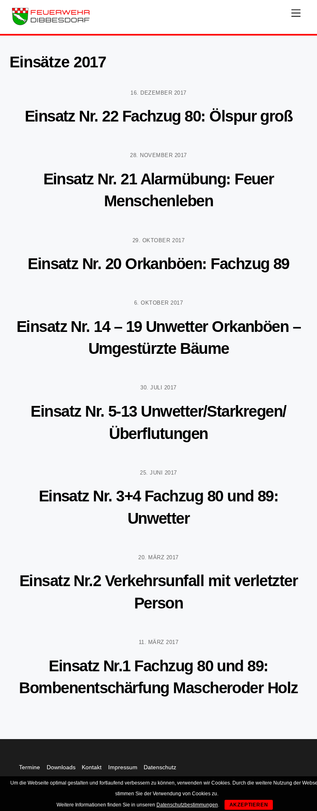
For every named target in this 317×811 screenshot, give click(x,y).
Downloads (61, 767)
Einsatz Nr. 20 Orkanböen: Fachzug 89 (158, 263)
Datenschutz (160, 767)
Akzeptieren (248, 805)
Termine (29, 767)
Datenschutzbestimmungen (187, 805)
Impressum (122, 767)
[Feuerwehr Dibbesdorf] (50, 23)
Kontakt (92, 767)
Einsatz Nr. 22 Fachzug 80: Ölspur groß (159, 116)
